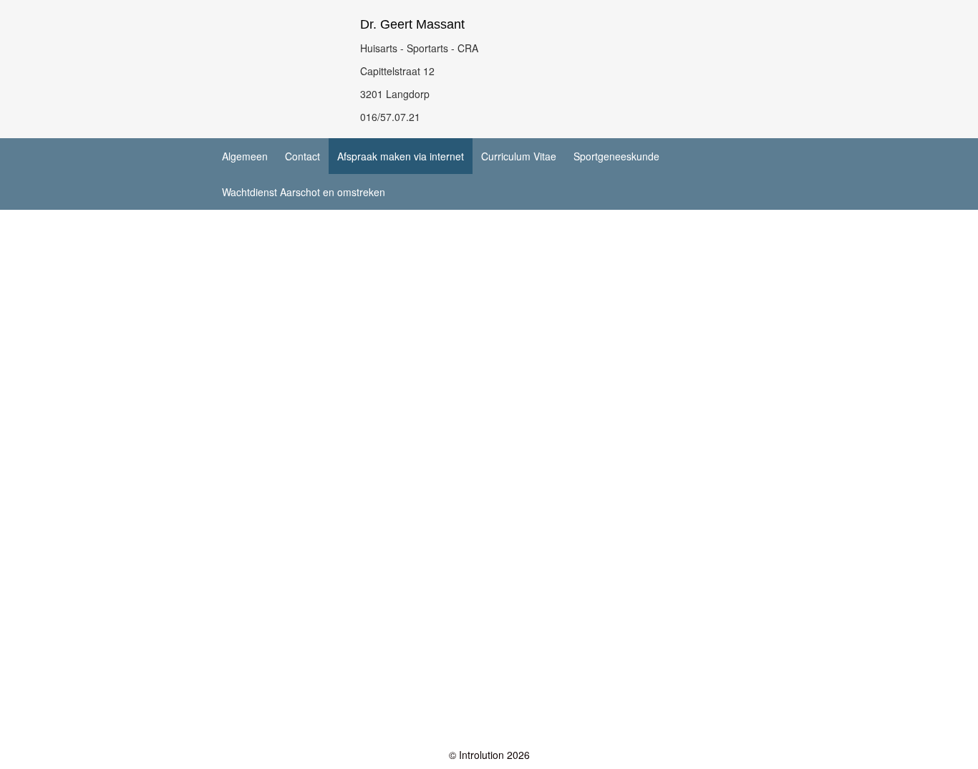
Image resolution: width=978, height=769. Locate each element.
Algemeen (245, 156)
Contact (302, 156)
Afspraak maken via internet (400, 156)
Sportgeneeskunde (616, 156)
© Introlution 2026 (489, 755)
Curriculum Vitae (518, 156)
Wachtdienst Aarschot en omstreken (303, 192)
